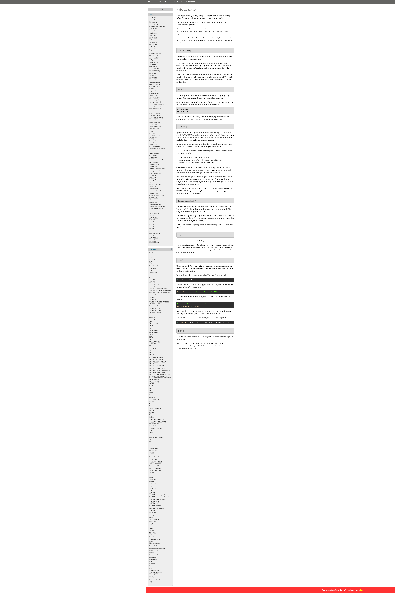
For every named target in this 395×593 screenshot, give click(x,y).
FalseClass (152, 319)
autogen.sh (152, 75)
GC (150, 346)
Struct (151, 528)
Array (151, 257)
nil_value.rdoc (153, 124)
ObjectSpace (152, 435)
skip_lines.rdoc (153, 131)
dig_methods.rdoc (154, 146)
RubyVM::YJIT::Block (156, 506)
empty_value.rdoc (154, 113)
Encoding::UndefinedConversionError (160, 293)
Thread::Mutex (153, 550)
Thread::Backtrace (154, 544)
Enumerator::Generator (156, 306)
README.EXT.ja (154, 71)
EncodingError (153, 295)
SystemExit (152, 537)
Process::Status (153, 448)
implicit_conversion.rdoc (156, 160)
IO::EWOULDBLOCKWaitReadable (160, 375)
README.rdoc (154, 20)
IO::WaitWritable (154, 381)
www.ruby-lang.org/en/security (197, 31)
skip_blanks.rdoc (154, 129)
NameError (152, 415)
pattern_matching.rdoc (156, 209)
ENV (150, 277)
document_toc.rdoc (155, 53)
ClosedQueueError (154, 266)
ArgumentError (153, 255)
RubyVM (152, 492)
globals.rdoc (153, 157)
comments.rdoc (153, 193)
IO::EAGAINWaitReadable (157, 366)
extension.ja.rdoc (154, 153)
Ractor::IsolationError (155, 461)
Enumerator (152, 299)
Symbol (151, 530)
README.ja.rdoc (154, 240)
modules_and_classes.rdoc (157, 206)
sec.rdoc (151, 224)
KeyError (152, 395)
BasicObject (152, 259)
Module (151, 412)
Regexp (151, 486)
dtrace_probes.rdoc (155, 151)
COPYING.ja (153, 66)
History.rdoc (153, 18)
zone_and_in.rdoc (154, 233)
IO (150, 353)
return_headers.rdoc (155, 126)
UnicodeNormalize (154, 575)
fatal (150, 581)
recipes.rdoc (153, 144)
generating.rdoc (154, 140)
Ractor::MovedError (155, 464)
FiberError (152, 326)
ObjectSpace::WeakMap (156, 437)
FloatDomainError (154, 341)
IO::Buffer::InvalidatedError (157, 361)
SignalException (154, 519)
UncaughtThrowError (155, 572)
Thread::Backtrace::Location (157, 546)
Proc (150, 441)
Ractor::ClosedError (155, 457)
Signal (151, 517)
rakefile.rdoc (153, 33)
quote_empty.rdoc (154, 100)
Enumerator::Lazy (154, 308)
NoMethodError (154, 426)
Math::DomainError (155, 408)
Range (151, 477)
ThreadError (152, 557)
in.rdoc (151, 215)
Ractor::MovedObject (155, 466)
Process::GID (153, 446)
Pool (150, 439)
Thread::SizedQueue (155, 555)
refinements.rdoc (154, 213)
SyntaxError (152, 532)
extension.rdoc (153, 155)
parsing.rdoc (153, 142)
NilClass (151, 417)
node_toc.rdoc (153, 60)
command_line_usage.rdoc (157, 26)
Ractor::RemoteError (155, 468)
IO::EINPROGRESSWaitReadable (159, 370)
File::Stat (152, 335)
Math (150, 406)
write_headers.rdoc (155, 106)
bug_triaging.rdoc (154, 82)
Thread (151, 541)
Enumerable (152, 297)
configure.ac (153, 77)
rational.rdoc (153, 35)
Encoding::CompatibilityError (158, 284)
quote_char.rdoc (154, 93)
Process (151, 444)
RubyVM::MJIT (154, 501)
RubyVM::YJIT (154, 504)
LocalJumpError (154, 399)
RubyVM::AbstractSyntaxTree (158, 495)
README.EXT (154, 69)
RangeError (152, 479)
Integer (151, 388)
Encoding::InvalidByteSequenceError (160, 290)
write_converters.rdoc (155, 102)
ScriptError (152, 513)
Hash (150, 350)
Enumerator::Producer (155, 310)
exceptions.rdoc (153, 197)
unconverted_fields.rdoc (156, 135)
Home (148, 2)
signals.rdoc (153, 182)
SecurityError (153, 515)
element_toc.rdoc (154, 55)
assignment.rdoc (154, 189)
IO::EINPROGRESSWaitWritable (159, 373)
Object (151, 433)
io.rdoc (151, 89)
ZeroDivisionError (154, 579)
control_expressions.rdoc (156, 195)
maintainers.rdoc (154, 164)
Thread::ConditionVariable (157, 548)
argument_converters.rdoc (157, 169)
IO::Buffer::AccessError (156, 357)
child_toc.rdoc (153, 51)
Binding (151, 261)
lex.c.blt (151, 235)
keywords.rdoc (153, 162)
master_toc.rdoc (154, 57)
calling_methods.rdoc (155, 191)
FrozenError (152, 344)
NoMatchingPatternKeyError (157, 421)
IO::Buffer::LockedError (156, 364)
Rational (151, 481)
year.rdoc (152, 231)
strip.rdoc (152, 133)
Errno (151, 315)
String (151, 526)
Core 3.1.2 (163, 2)
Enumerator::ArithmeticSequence (159, 301)
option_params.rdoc (155, 173)
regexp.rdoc (152, 177)
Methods (163, 9)
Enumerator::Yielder (155, 313)
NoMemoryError (154, 424)
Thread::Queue (153, 553)
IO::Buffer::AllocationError (157, 359)
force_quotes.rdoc (154, 97)
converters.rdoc (153, 111)
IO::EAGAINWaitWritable (157, 368)
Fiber (150, 321)
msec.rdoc (152, 220)
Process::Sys (153, 450)
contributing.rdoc (154, 86)
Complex (151, 270)
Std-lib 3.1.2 (177, 2)
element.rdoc (153, 44)
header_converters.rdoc (156, 117)
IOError (151, 384)
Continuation (153, 273)
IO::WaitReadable (154, 379)
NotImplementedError (155, 428)
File (150, 328)
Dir (150, 275)
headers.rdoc (153, 120)
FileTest (151, 337)
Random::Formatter (155, 475)
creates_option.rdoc (155, 171)
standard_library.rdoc (155, 184)
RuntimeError (153, 510)
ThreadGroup (153, 559)
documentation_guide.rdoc (157, 149)
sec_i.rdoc (152, 226)
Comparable (152, 268)
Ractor (151, 455)
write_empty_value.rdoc (156, 104)
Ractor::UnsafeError (155, 470)
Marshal (151, 401)
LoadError (152, 397)
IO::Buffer (152, 355)
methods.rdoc (153, 202)
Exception (152, 317)
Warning (151, 577)
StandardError (153, 521)
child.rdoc (152, 40)
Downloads (190, 2)
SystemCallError (154, 535)
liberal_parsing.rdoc (155, 122)
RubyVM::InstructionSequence (158, 499)
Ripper (151, 490)
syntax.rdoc (152, 186)
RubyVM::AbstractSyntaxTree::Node (160, 497)
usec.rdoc (152, 229)
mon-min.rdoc (153, 217)
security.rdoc (153, 180)
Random (151, 473)
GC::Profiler (152, 348)
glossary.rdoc (153, 29)
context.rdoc (153, 37)
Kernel (151, 393)
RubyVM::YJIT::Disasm (156, 508)
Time (150, 561)
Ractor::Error (153, 459)
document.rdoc (153, 42)
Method (151, 410)
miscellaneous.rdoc (155, 204)
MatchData (152, 404)
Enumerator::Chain (154, 304)
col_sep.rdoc (153, 91)
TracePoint (152, 564)
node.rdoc (152, 46)
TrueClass (152, 566)
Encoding (152, 281)
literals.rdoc (152, 200)
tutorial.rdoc (153, 175)
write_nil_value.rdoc (155, 109)
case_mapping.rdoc (155, 84)
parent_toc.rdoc (154, 62)
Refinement (152, 484)
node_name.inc (153, 237)
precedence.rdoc (154, 211)
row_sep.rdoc (153, 95)
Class (150, 264)
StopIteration (153, 524)
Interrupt (151, 390)
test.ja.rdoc (152, 64)
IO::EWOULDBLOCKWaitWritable (160, 377)
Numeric (151, 430)
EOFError (152, 279)
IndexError (152, 386)
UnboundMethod (154, 570)
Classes (156, 9)
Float (150, 339)
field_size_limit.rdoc (155, 115)
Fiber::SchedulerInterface (156, 324)
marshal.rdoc (153, 166)
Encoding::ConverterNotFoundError (159, 288)
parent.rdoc (152, 49)
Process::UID (153, 452)
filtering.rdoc (153, 137)
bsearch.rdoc (153, 80)
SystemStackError (154, 539)
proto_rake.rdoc (154, 31)
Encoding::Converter (155, 286)
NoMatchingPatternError (156, 419)
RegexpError (153, 488)
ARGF (151, 253)
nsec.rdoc (152, 222)
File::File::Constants (155, 330)
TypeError (152, 568)
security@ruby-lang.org (221, 38)
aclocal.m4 (152, 73)
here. (362, 590)
